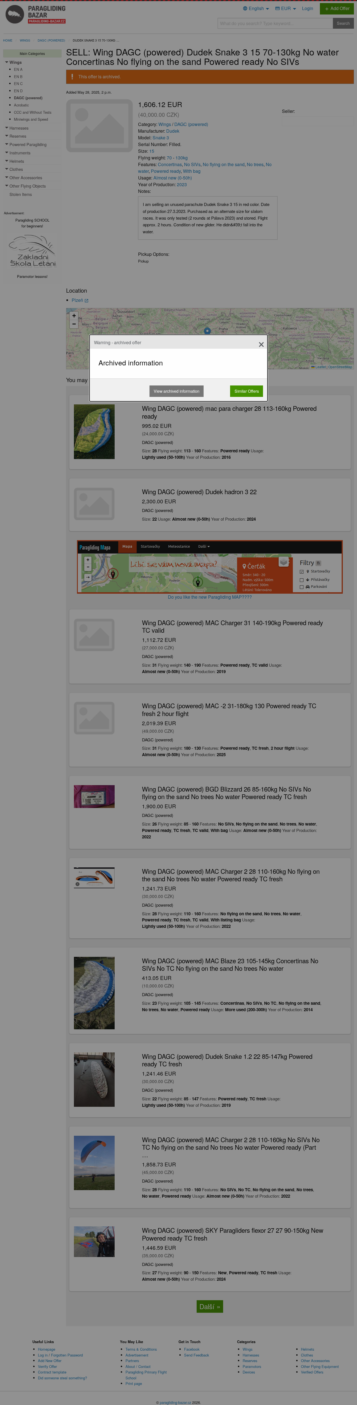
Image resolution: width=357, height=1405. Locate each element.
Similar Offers (247, 391)
